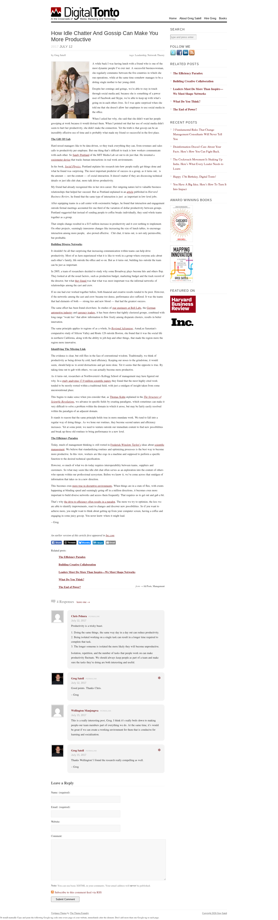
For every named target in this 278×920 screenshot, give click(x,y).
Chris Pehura (79, 616)
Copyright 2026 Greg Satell (214, 913)
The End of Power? (70, 587)
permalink (94, 616)
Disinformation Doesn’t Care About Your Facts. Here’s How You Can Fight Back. (197, 149)
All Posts (147, 586)
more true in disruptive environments (92, 486)
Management (159, 586)
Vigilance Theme (59, 913)
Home (173, 18)
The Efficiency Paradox (72, 557)
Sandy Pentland (81, 155)
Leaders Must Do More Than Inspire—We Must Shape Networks (97, 572)
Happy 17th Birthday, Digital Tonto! (194, 176)
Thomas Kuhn (117, 397)
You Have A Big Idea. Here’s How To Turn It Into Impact (199, 186)
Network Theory (156, 55)
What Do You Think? (71, 579)
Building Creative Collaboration (77, 564)
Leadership (140, 55)
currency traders (86, 312)
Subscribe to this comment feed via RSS (78, 892)
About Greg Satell (190, 18)
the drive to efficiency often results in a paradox (89, 501)
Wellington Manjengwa (84, 710)
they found (81, 280)
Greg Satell (77, 678)
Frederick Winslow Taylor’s (125, 444)
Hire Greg (210, 18)
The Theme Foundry (79, 913)
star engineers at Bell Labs (126, 308)
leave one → (83, 602)
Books (223, 18)
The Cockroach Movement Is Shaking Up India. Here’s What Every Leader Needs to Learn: (198, 163)
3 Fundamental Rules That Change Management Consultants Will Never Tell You (197, 134)
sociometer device (60, 159)
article (130, 192)
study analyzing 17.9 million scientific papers (86, 381)
